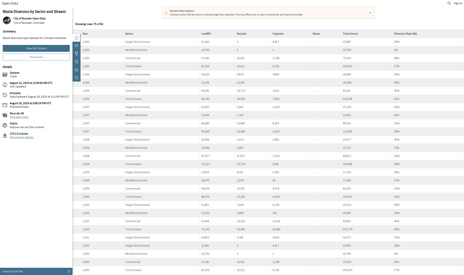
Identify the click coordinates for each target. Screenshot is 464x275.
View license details (22, 137)
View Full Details (36, 48)
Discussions (76, 46)
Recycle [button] (241, 34)
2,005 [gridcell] (86, 42)
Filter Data (76, 54)
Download (36, 57)
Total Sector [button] (350, 34)
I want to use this (12, 271)
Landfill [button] (206, 34)
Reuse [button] (316, 34)
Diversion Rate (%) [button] (405, 34)
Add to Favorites (76, 70)
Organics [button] (278, 34)
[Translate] (76, 78)
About (76, 38)
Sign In (458, 3)
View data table (19, 117)
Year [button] (85, 34)
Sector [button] (129, 34)
